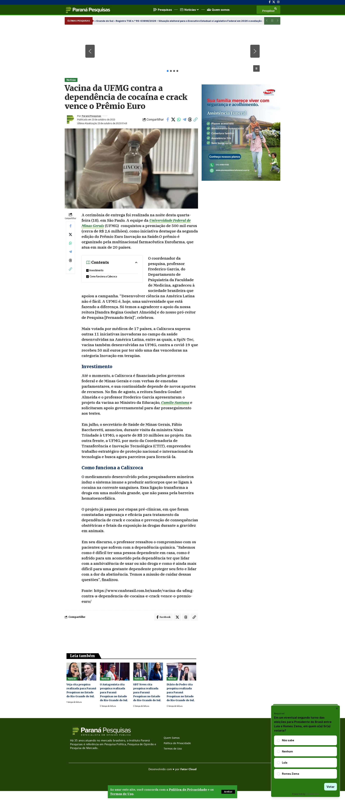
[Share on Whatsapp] (178, 119)
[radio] (278, 740)
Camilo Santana (175, 402)
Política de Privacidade (188, 790)
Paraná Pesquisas (91, 115)
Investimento (96, 270)
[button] (228, 792)
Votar (330, 787)
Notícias (71, 79)
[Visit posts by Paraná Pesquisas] (70, 119)
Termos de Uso (121, 794)
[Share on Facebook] (167, 119)
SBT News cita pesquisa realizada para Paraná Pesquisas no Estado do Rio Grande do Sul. (147, 692)
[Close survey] (337, 708)
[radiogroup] (305, 757)
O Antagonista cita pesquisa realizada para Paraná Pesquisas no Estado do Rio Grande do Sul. (114, 692)
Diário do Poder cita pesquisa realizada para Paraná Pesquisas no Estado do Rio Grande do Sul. (181, 692)
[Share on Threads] (189, 119)
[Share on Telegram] (184, 119)
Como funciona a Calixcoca (103, 276)
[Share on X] (173, 119)
